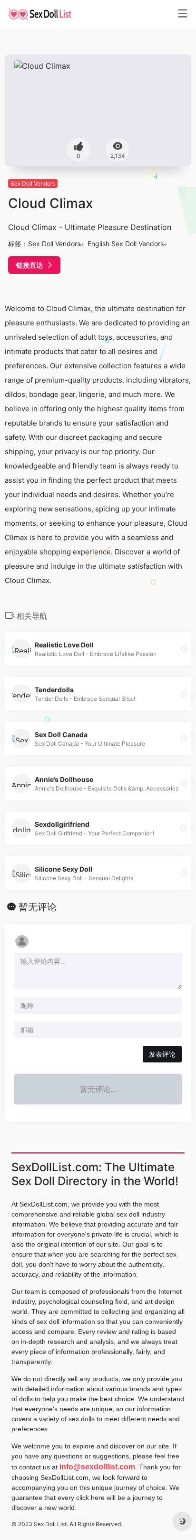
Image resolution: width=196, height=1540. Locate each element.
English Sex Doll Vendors (126, 243)
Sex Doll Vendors (32, 183)
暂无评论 (38, 907)
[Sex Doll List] (40, 14)
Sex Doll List (50, 1524)
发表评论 (162, 1054)
